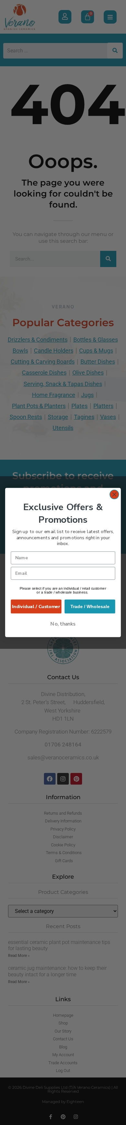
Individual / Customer (36, 607)
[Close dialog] (114, 494)
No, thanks (63, 623)
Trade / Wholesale (90, 606)
